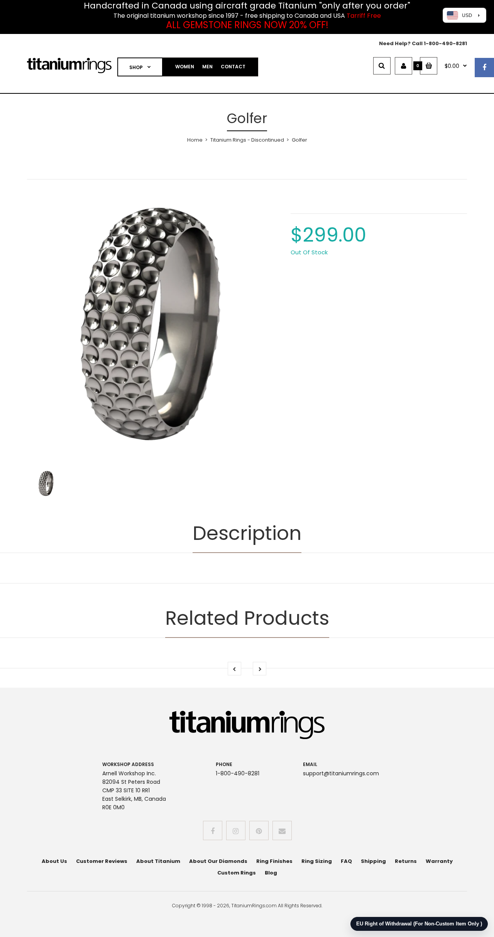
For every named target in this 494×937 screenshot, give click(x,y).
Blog (271, 872)
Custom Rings (236, 872)
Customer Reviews (101, 861)
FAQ (346, 861)
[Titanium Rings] (69, 71)
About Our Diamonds (218, 861)
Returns (406, 861)
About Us (54, 861)
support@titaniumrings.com (341, 773)
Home (195, 140)
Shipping (373, 861)
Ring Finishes (274, 861)
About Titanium (158, 861)
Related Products (247, 618)
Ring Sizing (316, 861)
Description (247, 533)
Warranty (439, 861)
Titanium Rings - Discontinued (247, 140)
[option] (153, 325)
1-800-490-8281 (445, 43)
